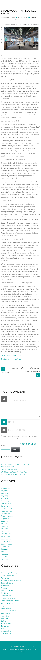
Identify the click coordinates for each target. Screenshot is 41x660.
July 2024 (4, 521)
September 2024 (7, 516)
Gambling (4, 593)
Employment (5, 585)
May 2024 (4, 526)
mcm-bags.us (22, 17)
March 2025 (5, 501)
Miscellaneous (6, 608)
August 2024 (5, 518)
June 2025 (4, 493)
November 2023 (6, 541)
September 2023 (6, 544)
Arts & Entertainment (8, 575)
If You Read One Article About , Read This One (17, 464)
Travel (3, 628)
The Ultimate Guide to (8, 467)
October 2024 (5, 513)
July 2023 (4, 549)
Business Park (31, 649)
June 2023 (4, 551)
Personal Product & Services (10, 611)
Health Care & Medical (9, 598)
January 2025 (5, 506)
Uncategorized (6, 631)
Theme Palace (21, 652)
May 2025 (4, 496)
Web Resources (6, 633)
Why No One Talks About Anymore (13, 474)
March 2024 (5, 531)
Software (4, 621)
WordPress (21, 649)
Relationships (5, 618)
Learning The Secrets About (10, 469)
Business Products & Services (11, 580)
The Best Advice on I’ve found (11, 359)
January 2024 (5, 536)
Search (3, 445)
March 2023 (5, 559)
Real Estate (5, 616)
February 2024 (6, 534)
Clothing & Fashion (7, 583)
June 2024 (4, 524)
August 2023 (5, 546)
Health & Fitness (6, 596)
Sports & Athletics (7, 623)
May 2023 (4, 554)
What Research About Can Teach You (14, 472)
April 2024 (4, 529)
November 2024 (6, 511)
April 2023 (4, 556)
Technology (5, 626)
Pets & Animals (6, 613)
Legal (3, 606)
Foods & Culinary (7, 590)
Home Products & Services (10, 601)
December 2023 (6, 539)
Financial (4, 588)
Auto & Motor (5, 578)
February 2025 (6, 503)
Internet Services (7, 603)
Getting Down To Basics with (10, 355)
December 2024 (6, 508)
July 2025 (4, 491)
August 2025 (5, 488)
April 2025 (4, 498)
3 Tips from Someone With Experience (30, 369)
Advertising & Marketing (9, 573)
